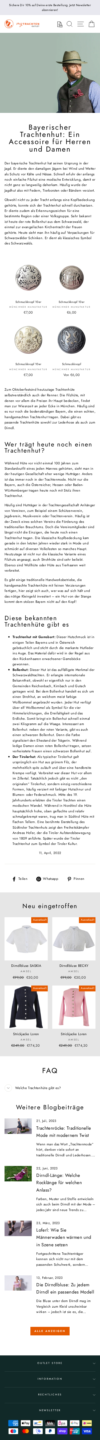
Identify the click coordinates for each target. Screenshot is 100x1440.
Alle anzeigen (50, 1331)
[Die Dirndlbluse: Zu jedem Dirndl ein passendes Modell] (18, 1283)
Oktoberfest (21, 389)
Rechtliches (50, 1395)
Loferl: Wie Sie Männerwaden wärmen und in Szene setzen (63, 1237)
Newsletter (50, 1410)
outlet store (50, 1363)
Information (50, 1379)
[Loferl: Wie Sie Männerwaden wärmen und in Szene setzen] (18, 1228)
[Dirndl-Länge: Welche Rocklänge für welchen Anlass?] (18, 1173)
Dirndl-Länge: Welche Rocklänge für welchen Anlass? (59, 1182)
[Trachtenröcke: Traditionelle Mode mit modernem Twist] (18, 1126)
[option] (50, 7)
